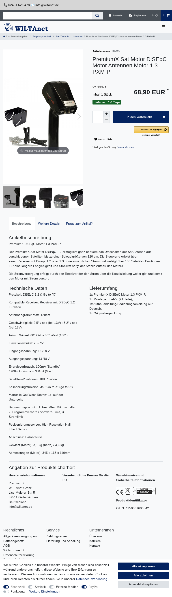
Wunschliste (104, 139)
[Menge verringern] (106, 120)
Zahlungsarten (56, 536)
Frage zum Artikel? (79, 223)
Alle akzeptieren (143, 566)
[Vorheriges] (7, 116)
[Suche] (97, 15)
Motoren (77, 36)
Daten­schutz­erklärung (91, 579)
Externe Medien (67, 586)
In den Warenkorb (139, 117)
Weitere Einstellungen (44, 591)
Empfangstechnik (42, 36)
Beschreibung (22, 223)
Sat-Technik (62, 36)
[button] (151, 131)
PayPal (93, 586)
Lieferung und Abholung (63, 541)
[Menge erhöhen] (106, 114)
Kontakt (94, 545)
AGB (6, 545)
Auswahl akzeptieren (143, 584)
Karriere (95, 541)
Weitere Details (49, 223)
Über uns (95, 536)
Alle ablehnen (143, 575)
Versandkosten (126, 147)
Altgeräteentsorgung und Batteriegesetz (21, 538)
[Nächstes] (79, 116)
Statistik (40, 586)
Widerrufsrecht (13, 550)
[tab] (22, 223)
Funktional (18, 591)
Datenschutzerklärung (18, 555)
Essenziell (18, 586)
